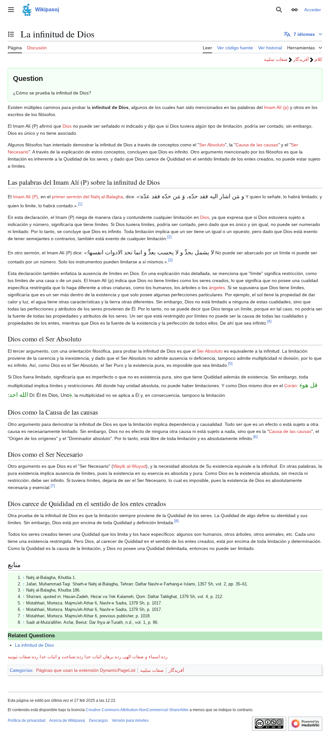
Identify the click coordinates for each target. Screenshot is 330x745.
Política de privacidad (26, 720)
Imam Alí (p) (276, 107)
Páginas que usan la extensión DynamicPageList (85, 670)
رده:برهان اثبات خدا (102, 656)
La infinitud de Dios (34, 645)
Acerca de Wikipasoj (67, 720)
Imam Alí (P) (25, 196)
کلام (318, 59)
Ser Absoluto (212, 144)
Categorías (21, 670)
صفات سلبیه (275, 59)
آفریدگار (301, 59)
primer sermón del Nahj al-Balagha (87, 196)
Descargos (98, 720)
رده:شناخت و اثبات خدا (61, 656)
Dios (67, 126)
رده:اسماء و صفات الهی (145, 656)
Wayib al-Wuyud (129, 466)
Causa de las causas (257, 144)
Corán (290, 385)
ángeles (217, 287)
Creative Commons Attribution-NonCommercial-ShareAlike (137, 710)
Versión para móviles (130, 720)
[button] (11, 10)
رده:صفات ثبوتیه (23, 656)
